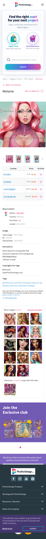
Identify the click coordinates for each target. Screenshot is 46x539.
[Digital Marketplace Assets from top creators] (33, 38)
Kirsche (20, 213)
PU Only (7, 174)
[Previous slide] (3, 159)
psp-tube (31, 282)
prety (24, 282)
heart (24, 285)
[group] (23, 422)
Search (23, 67)
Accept (33, 528)
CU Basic (7, 181)
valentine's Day (15, 285)
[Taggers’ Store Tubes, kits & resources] (13, 38)
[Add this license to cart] (41, 174)
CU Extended (9, 189)
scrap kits (17, 380)
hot (11, 282)
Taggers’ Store (15, 79)
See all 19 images (34, 310)
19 (19, 220)
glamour (6, 282)
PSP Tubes (28, 79)
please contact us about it (11, 295)
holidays (31, 285)
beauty (5, 285)
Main (5, 79)
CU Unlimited (10, 196)
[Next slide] (43, 159)
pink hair (18, 282)
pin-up (39, 282)
